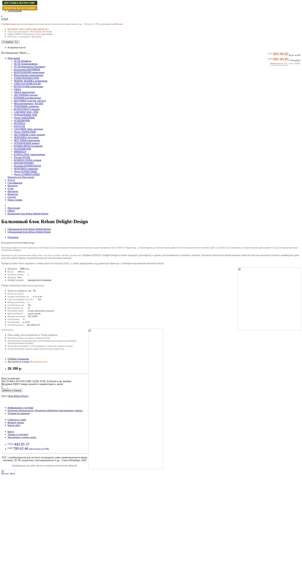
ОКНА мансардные (24, 92)
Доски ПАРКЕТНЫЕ (25, 171)
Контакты (13, 191)
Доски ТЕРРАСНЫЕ (25, 131)
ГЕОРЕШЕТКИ (22, 148)
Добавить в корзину (12, 390)
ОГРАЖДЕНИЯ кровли (26, 143)
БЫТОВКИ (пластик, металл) (30, 100)
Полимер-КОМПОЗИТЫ (27, 165)
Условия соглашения (19, 413)
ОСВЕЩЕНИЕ (22, 120)
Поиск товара (15, 199)
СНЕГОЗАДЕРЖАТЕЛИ (27, 83)
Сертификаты (15, 182)
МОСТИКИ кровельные (27, 140)
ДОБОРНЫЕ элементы (26, 106)
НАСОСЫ (19, 126)
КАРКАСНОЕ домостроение (29, 154)
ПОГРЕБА (19, 123)
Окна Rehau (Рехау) (18, 396)
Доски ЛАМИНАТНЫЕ (27, 174)
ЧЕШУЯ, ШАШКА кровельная (30, 80)
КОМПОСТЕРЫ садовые (27, 160)
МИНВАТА (20, 151)
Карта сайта (14, 425)
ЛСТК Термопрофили (25, 63)
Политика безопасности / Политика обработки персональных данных (45, 410)
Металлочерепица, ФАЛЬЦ (28, 103)
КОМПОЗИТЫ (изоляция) (28, 146)
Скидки (12, 197)
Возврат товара (16, 422)
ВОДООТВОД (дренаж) (27, 109)
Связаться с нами (17, 419)
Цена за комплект (10, 378)
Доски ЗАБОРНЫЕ (24, 117)
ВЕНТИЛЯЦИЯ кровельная (29, 72)
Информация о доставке (21, 407)
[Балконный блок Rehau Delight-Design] (29, 229)
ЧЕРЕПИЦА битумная (26, 137)
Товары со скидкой (18, 434)
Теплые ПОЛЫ (22, 157)
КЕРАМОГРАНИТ (24, 163)
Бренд (11, 431)
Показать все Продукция (21, 177)
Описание (13, 237)
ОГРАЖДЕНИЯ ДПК (25, 114)
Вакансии (13, 194)
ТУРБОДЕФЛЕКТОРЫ (26, 78)
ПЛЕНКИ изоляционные (27, 97)
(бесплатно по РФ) (28, 449)
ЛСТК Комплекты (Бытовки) (29, 66)
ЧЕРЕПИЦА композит (26, 168)
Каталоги (13, 185)
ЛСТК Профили (22, 61)
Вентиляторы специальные (28, 75)
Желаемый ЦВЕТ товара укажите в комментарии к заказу (32, 384)
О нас (11, 188)
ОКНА (17, 89)
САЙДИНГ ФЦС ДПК (26, 112)
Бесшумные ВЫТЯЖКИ (27, 69)
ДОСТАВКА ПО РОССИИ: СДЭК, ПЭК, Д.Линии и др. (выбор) (36, 381)
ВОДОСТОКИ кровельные (28, 86)
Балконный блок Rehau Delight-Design (28, 213)
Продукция (14, 58)
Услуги (11, 180)
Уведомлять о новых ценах (22, 437)
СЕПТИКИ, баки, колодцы (28, 129)
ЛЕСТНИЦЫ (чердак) (26, 95)
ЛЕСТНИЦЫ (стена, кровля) (29, 134)
